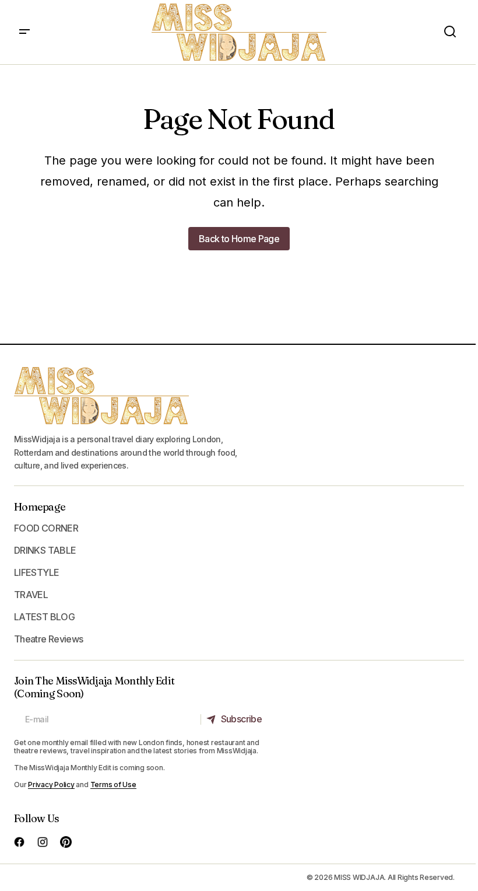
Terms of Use (113, 784)
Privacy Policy (51, 784)
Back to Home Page (239, 238)
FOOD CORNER (46, 528)
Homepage (39, 506)
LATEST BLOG (44, 617)
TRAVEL (31, 594)
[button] (24, 32)
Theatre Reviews (48, 639)
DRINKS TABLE (45, 550)
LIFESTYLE (36, 572)
